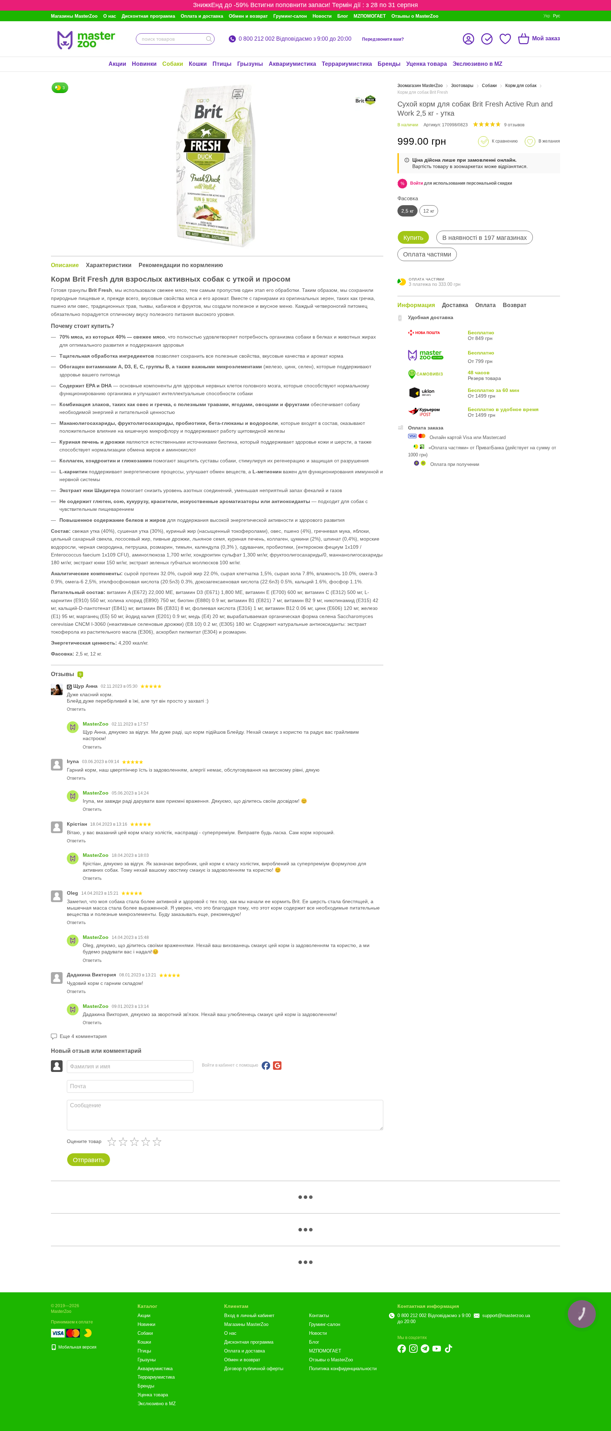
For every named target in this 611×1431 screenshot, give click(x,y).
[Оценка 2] (124, 1141)
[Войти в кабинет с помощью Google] (277, 1065)
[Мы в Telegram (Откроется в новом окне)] (425, 1348)
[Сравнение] (487, 39)
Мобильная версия (77, 1347)
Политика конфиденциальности (343, 1368)
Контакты (319, 1315)
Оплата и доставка (202, 16)
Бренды (389, 64)
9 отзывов (514, 124)
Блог (342, 16)
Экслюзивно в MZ (477, 64)
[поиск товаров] (209, 39)
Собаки (172, 64)
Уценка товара (426, 64)
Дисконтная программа (148, 16)
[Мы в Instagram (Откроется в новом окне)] (413, 1348)
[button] (416, 183)
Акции (117, 64)
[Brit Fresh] (365, 100)
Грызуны (250, 64)
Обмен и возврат (248, 16)
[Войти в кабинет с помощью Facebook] (266, 1065)
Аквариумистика (292, 64)
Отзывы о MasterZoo (414, 16)
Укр (546, 16)
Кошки (198, 64)
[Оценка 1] (113, 1141)
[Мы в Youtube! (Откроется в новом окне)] (436, 1348)
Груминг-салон (290, 16)
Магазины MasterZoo (74, 16)
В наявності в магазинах (484, 237)
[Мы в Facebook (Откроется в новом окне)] (401, 1348)
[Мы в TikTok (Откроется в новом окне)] (448, 1348)
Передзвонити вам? (383, 39)
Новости (322, 16)
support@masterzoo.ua (506, 1315)
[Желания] (505, 39)
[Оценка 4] (147, 1141)
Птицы (222, 64)
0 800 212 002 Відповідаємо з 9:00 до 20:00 (295, 39)
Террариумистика (347, 64)
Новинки (144, 64)
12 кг (428, 211)
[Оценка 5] (158, 1141)
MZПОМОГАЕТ (370, 16)
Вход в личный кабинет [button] (249, 1315)
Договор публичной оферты (253, 1368)
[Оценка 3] (135, 1141)
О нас (109, 16)
